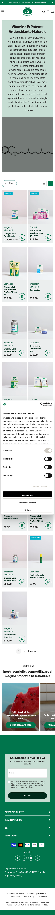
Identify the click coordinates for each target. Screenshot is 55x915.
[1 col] (44, 183)
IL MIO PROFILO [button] (13, 820)
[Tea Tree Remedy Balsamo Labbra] (40, 551)
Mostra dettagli (40, 486)
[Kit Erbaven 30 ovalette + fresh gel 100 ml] (40, 207)
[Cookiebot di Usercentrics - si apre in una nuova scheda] (40, 404)
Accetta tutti (27, 495)
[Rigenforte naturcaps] (14, 379)
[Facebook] (17, 858)
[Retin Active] (40, 263)
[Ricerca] (44, 11)
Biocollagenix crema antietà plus (35, 348)
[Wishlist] (48, 11)
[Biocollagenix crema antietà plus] (40, 322)
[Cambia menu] (2, 11)
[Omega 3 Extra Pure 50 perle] (14, 207)
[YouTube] (30, 858)
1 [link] (18, 651)
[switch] (48, 459)
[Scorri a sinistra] (2, 2)
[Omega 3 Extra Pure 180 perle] (14, 322)
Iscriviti (27, 796)
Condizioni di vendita (15, 894)
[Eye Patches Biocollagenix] (40, 379)
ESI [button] (6, 828)
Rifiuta (27, 510)
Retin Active (35, 290)
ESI (22, 869)
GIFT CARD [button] (11, 835)
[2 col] (50, 183)
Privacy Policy (29, 897)
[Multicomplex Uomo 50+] (14, 608)
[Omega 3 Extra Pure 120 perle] (14, 551)
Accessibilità (42, 897)
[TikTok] (37, 858)
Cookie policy (15, 897)
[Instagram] (24, 858)
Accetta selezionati (27, 503)
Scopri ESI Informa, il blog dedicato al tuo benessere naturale (27, 2)
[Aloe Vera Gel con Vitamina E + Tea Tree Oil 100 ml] (14, 263)
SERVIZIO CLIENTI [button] (14, 812)
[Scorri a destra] (52, 2)
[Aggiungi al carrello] (22, 237)
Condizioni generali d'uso (38, 894)
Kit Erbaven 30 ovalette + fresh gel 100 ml (36, 233)
